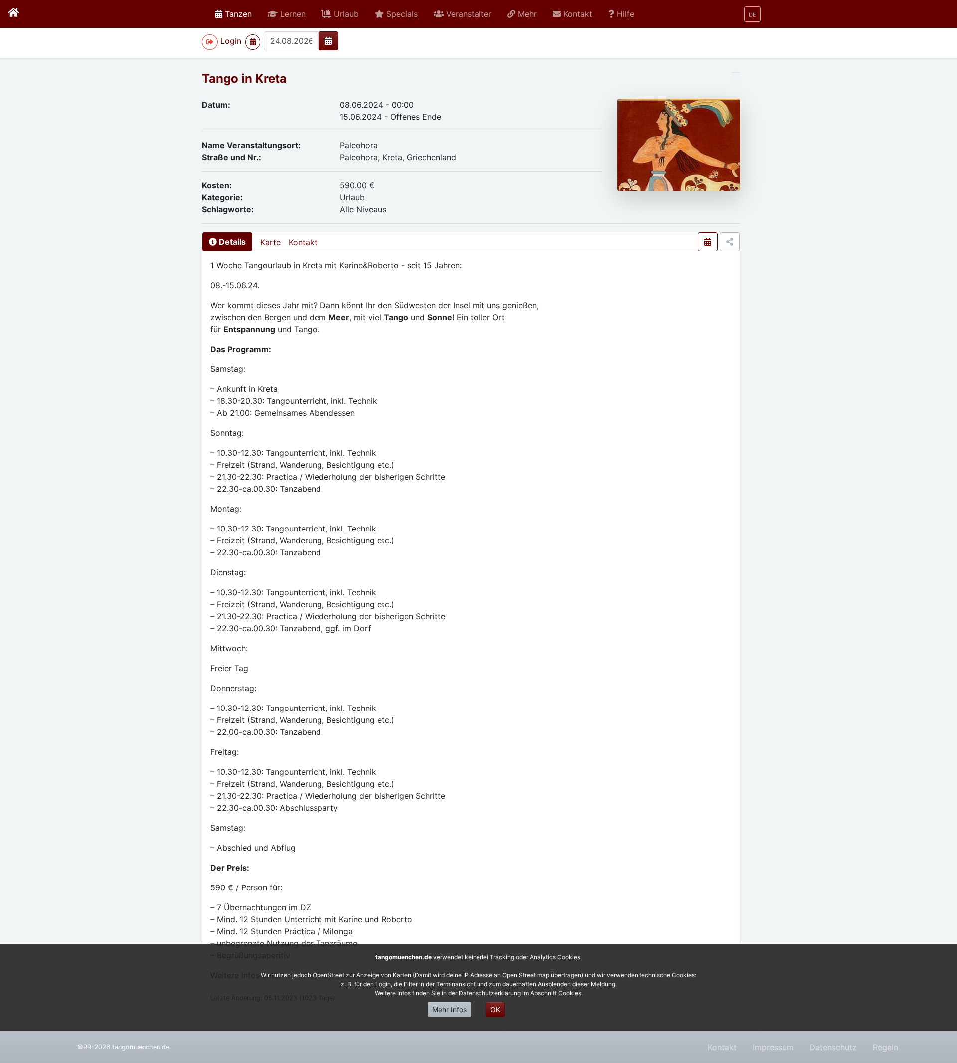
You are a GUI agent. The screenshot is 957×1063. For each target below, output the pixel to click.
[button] (287, 14)
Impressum (773, 1047)
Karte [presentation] (270, 242)
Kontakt (303, 242)
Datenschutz (833, 1047)
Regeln (885, 1047)
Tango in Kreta (244, 78)
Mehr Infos (449, 1009)
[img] (328, 41)
